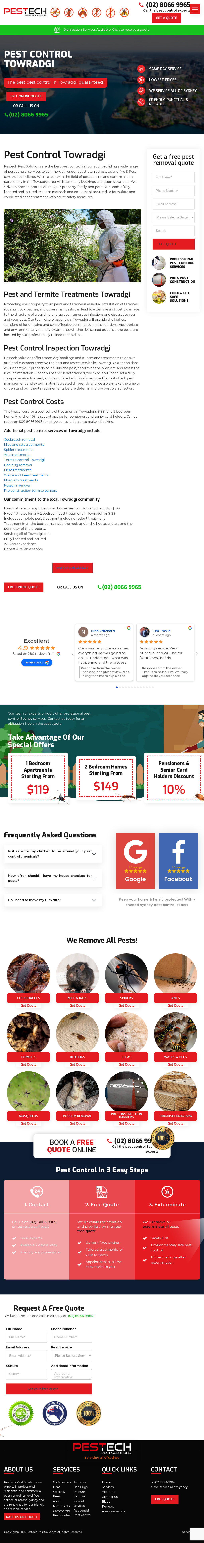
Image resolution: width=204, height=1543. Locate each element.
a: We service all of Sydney (169, 1487)
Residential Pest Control (82, 1513)
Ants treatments (17, 455)
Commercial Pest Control (62, 1513)
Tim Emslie (162, 631)
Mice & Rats (61, 1506)
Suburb (12, 1366)
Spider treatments (18, 450)
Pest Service (61, 1347)
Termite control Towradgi (24, 460)
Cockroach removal (19, 440)
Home (106, 1482)
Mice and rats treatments (24, 444)
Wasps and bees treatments (26, 475)
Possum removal (17, 485)
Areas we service (113, 1511)
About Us (108, 1492)
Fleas (56, 1487)
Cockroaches (62, 1482)
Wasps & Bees (59, 1494)
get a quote (166, 18)
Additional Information (69, 1366)
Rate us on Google (72, 568)
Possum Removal (80, 1494)
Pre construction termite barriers (30, 490)
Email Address (17, 1347)
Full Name (14, 1329)
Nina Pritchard (103, 631)
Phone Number (63, 1329)
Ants (56, 1501)
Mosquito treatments (21, 480)
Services (108, 1487)
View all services (79, 1503)
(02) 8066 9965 (42, 1222)
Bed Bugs (80, 1487)
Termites (80, 1482)
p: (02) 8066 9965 (163, 1482)
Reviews (108, 1506)
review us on (34, 662)
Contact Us (110, 1497)
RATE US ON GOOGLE (22, 1517)
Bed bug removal (18, 465)
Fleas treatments (17, 470)
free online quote (26, 96)
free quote (164, 1499)
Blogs (106, 1501)
